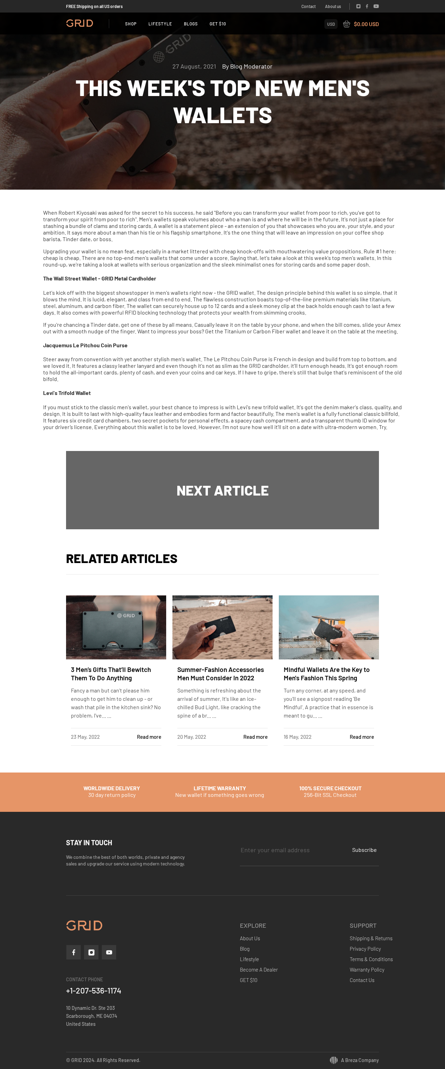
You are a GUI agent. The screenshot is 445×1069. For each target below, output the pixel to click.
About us (333, 6)
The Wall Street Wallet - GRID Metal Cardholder (99, 278)
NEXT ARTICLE (223, 490)
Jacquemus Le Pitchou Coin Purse (85, 345)
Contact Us (362, 980)
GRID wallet (240, 292)
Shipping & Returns (371, 938)
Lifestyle (249, 959)
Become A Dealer (259, 969)
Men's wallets (155, 219)
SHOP (131, 23)
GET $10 (218, 23)
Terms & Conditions (371, 959)
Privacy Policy (365, 948)
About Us (250, 938)
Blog (245, 948)
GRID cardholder (268, 365)
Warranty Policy (367, 969)
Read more (149, 737)
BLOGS (191, 23)
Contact (308, 6)
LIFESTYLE (160, 23)
